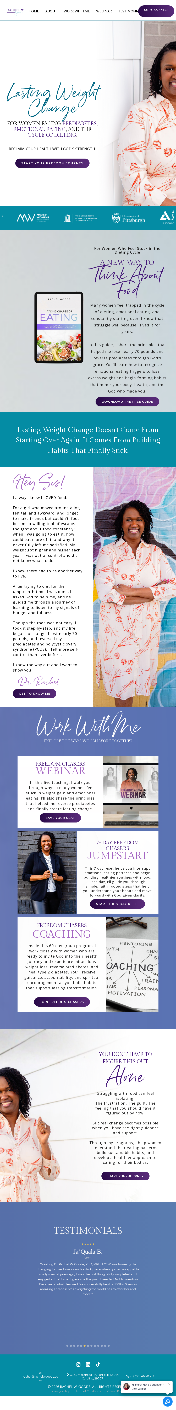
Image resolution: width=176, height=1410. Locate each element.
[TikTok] (98, 1364)
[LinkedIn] (88, 1364)
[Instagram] (78, 1364)
